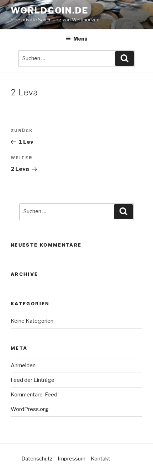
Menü (80, 39)
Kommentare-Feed (34, 394)
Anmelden (23, 365)
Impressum (71, 458)
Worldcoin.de (49, 10)
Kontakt (100, 458)
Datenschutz (36, 458)
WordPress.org (29, 409)
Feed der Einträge (32, 380)
